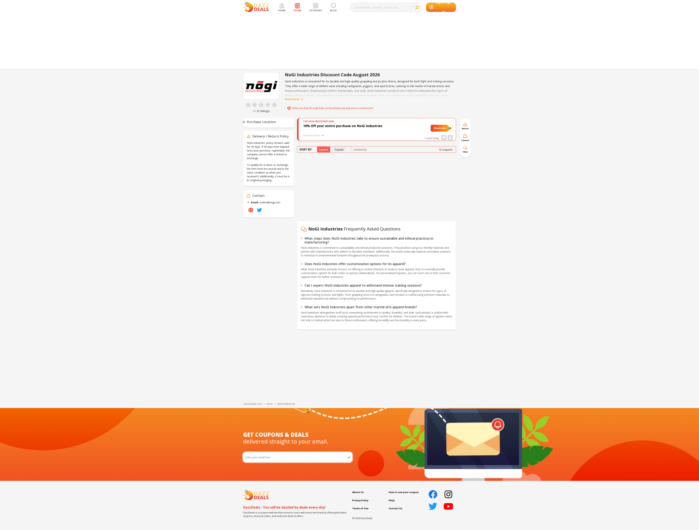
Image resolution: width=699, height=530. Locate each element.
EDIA (448, 128)
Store (269, 403)
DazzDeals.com (252, 403)
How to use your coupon (404, 492)
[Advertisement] (349, 41)
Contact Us (395, 508)
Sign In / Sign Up (443, 7)
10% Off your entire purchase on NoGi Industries (342, 126)
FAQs (392, 500)
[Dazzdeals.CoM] (256, 495)
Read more (292, 99)
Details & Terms (311, 135)
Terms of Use (360, 508)
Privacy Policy (360, 500)
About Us (358, 492)
